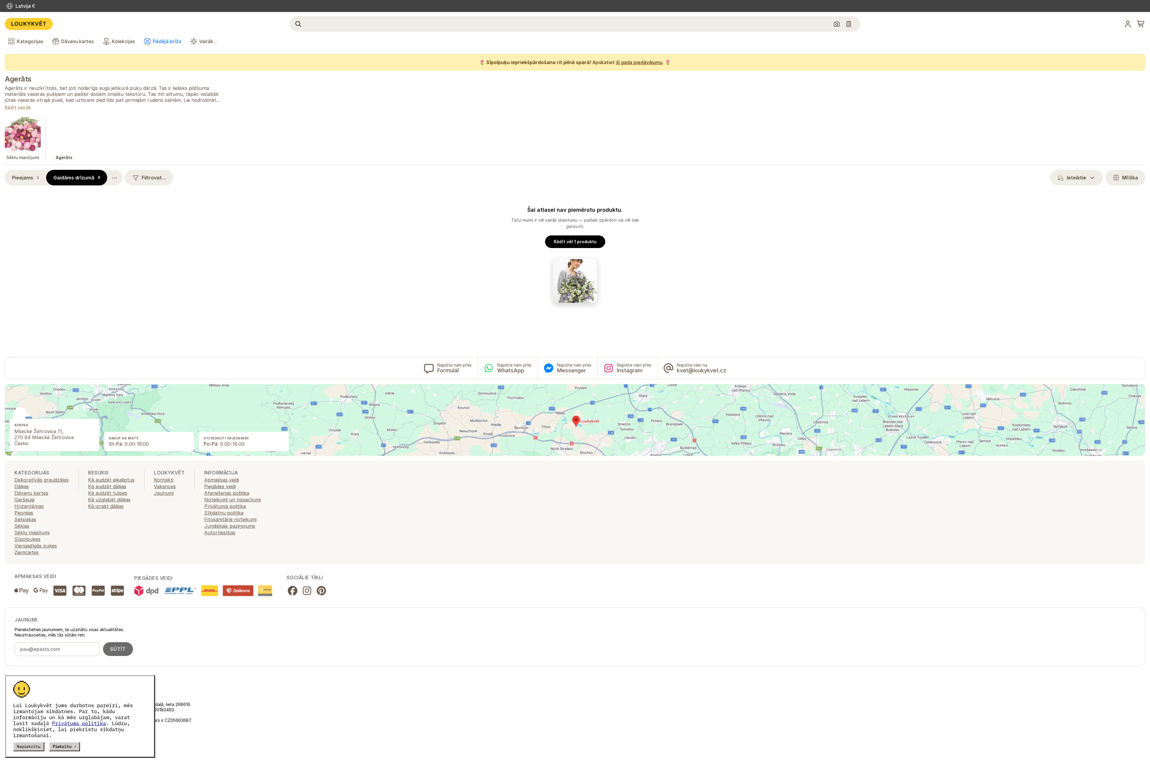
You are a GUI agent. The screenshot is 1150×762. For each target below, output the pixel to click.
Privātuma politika (79, 723)
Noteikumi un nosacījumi (232, 500)
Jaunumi (164, 493)
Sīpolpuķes (27, 539)
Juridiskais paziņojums (229, 526)
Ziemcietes (26, 552)
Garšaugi (24, 500)
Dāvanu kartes (31, 493)
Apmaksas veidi (221, 480)
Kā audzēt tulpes (107, 493)
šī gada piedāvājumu (639, 62)
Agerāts (18, 79)
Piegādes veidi (220, 486)
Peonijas (23, 513)
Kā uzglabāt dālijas (109, 500)
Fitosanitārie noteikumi (230, 519)
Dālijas (21, 486)
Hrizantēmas (29, 506)
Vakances (165, 486)
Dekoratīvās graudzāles (41, 480)
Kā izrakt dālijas (106, 506)
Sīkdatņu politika (223, 513)
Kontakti (163, 480)
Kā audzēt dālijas (107, 486)
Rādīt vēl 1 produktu (575, 241)
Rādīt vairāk (18, 107)
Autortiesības (219, 533)
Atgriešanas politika (226, 493)
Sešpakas (25, 519)
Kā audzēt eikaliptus (111, 480)
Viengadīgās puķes (35, 546)
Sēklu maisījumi (31, 533)
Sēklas (21, 526)
